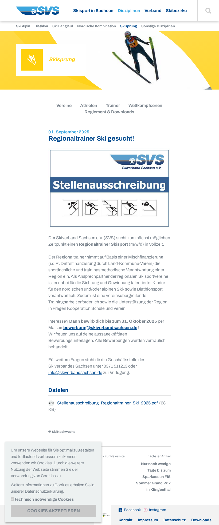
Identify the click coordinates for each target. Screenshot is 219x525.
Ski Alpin (23, 26)
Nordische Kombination (96, 26)
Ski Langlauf (62, 26)
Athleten (88, 105)
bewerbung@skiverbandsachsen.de (100, 327)
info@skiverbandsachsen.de (75, 372)
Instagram (157, 510)
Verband (153, 10)
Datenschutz (174, 520)
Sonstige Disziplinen (158, 26)
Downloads (201, 520)
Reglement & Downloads (109, 112)
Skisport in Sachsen (93, 10)
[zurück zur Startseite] (37, 12)
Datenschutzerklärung (44, 491)
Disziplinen (129, 10)
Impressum (148, 520)
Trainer (113, 105)
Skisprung (128, 26)
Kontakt (125, 520)
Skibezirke (176, 10)
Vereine (64, 105)
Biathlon (41, 26)
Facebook (132, 510)
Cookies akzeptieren (53, 510)
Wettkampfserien (145, 105)
